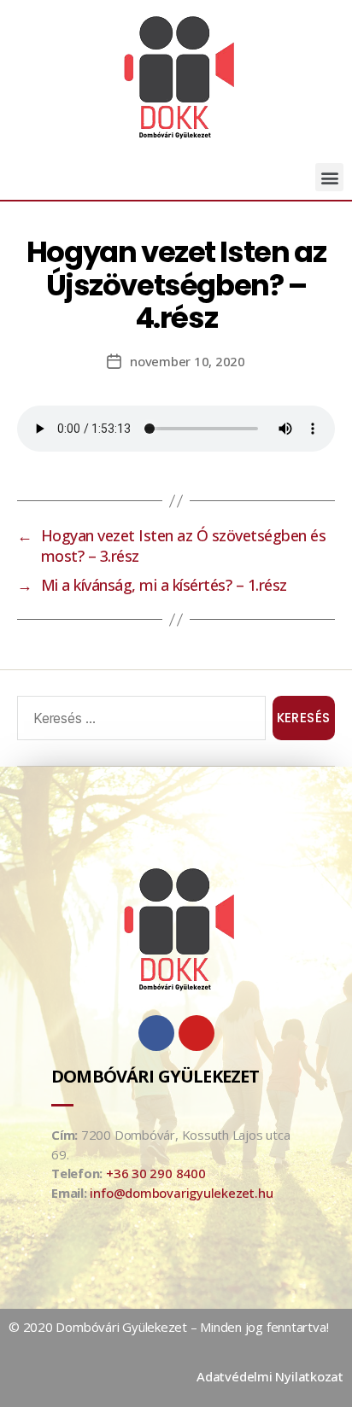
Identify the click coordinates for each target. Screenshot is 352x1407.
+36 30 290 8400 (156, 1173)
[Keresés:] (138, 721)
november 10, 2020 (187, 361)
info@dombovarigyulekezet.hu (181, 1192)
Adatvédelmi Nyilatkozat (270, 1376)
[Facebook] (156, 1033)
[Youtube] (196, 1033)
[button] (329, 177)
